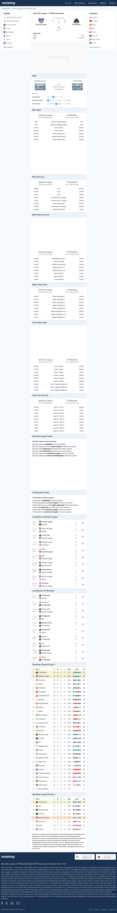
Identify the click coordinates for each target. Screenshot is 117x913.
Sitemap (103, 909)
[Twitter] (8, 903)
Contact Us (112, 909)
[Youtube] (19, 903)
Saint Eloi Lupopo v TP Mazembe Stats (24, 8)
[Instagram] (14, 903)
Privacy (96, 909)
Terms (90, 909)
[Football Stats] (8, 3)
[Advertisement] (59, 57)
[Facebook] (3, 903)
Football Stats (6, 8)
